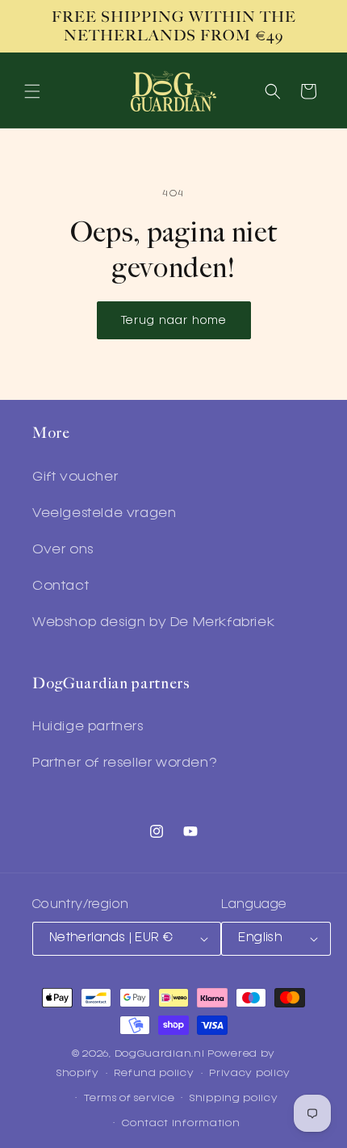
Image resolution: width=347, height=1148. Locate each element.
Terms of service (129, 1098)
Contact (60, 586)
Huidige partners (88, 727)
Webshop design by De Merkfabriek (153, 623)
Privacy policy (250, 1073)
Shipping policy (234, 1098)
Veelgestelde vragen (104, 513)
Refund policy (154, 1073)
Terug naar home (174, 321)
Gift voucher (75, 477)
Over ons (63, 550)
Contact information (181, 1123)
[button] (32, 91)
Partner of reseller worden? (124, 763)
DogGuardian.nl (160, 1053)
